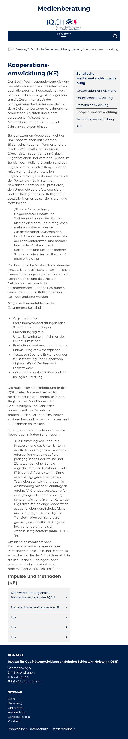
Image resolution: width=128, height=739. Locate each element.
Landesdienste (19, 717)
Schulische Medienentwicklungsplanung (56, 49)
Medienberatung (64, 8)
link (13, 617)
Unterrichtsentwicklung (94, 98)
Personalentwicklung (92, 105)
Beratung (21, 49)
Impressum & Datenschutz (28, 729)
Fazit (80, 126)
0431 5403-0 (20, 677)
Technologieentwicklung (95, 119)
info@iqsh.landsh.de (26, 681)
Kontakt (14, 721)
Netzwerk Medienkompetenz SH (36, 607)
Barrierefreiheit (63, 729)
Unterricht (16, 708)
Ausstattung (17, 712)
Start (11, 699)
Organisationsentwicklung (96, 90)
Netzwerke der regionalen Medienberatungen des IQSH (33, 595)
